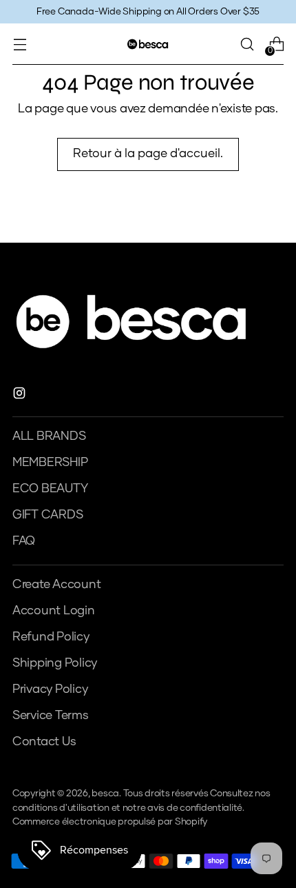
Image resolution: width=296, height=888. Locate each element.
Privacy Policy (49, 689)
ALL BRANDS (48, 436)
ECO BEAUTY (49, 489)
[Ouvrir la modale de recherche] (247, 44)
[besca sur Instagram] (20, 396)
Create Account (56, 584)
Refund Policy (50, 637)
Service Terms (50, 715)
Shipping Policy (54, 663)
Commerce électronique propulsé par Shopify (109, 822)
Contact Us (44, 742)
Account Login (53, 611)
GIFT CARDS (47, 515)
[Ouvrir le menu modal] (20, 44)
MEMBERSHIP (49, 462)
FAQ (23, 541)
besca (105, 793)
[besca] (148, 44)
